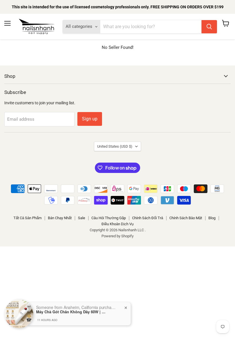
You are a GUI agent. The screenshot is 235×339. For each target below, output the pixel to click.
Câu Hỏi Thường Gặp (108, 218)
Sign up (89, 119)
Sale (81, 218)
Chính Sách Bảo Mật (185, 218)
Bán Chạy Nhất (60, 218)
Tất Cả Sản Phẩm (27, 218)
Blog (212, 218)
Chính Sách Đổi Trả (147, 218)
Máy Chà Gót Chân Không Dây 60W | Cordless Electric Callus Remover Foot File (72, 307)
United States (114, 146)
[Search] (209, 26)
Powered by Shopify (117, 236)
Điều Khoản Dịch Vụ (117, 224)
